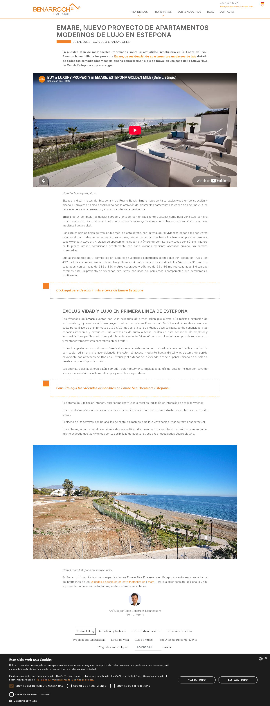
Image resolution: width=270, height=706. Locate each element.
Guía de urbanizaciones (111, 42)
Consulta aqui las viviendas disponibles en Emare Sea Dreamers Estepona (112, 388)
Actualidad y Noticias (112, 631)
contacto (227, 12)
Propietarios (163, 12)
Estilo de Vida (120, 640)
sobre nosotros (189, 12)
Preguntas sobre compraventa (178, 640)
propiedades (139, 12)
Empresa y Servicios (179, 631)
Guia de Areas (144, 640)
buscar (167, 647)
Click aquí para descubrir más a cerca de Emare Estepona (99, 290)
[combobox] (261, 659)
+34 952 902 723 (229, 3)
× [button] (265, 658)
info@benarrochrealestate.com (236, 6)
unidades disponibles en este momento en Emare (122, 582)
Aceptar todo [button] (197, 679)
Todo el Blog (85, 631)
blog (210, 12)
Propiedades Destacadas (89, 640)
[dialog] (135, 680)
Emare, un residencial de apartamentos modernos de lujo (155, 56)
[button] (90, 701)
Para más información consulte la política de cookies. (65, 679)
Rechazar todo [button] (238, 679)
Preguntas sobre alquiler (113, 647)
